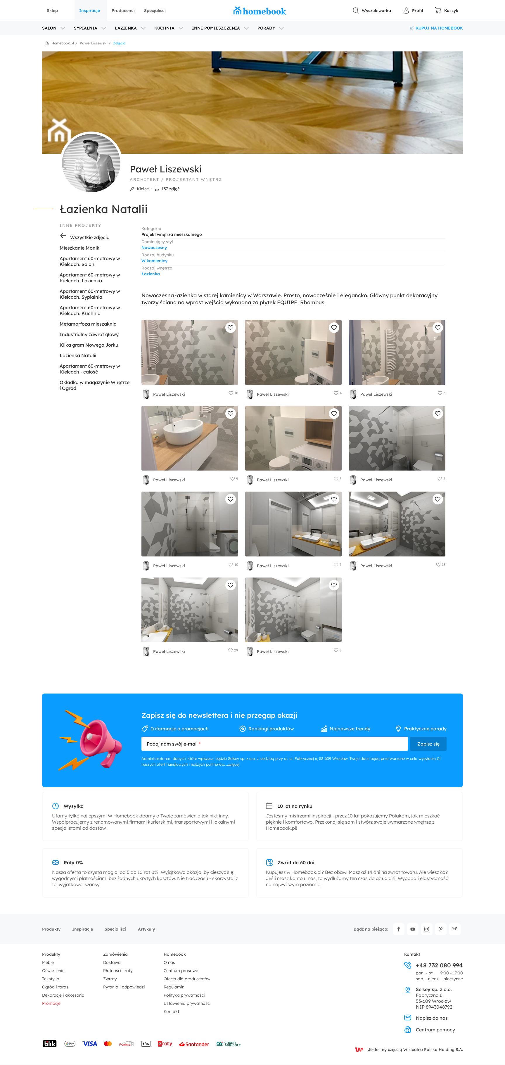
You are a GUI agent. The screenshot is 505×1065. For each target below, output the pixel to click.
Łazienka (150, 273)
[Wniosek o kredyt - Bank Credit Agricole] (228, 1043)
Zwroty (110, 978)
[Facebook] (398, 929)
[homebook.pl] (260, 10)
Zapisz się (428, 744)
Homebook (175, 954)
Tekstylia (50, 978)
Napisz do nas (432, 1018)
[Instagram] (427, 929)
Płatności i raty (118, 970)
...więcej (232, 764)
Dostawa (112, 962)
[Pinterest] (441, 929)
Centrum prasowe (181, 970)
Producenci (123, 10)
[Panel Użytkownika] (413, 10)
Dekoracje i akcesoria (63, 995)
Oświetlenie (53, 970)
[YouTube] (412, 929)
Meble (48, 962)
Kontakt (171, 1011)
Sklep (52, 10)
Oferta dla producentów (187, 978)
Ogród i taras (55, 987)
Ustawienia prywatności (187, 1003)
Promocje (51, 1003)
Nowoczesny (154, 247)
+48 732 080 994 (439, 965)
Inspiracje (89, 10)
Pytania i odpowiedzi (124, 987)
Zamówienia (115, 954)
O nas (169, 962)
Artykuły (146, 929)
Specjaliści (155, 10)
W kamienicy (154, 260)
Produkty (51, 929)
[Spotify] (455, 929)
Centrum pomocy (435, 1030)
